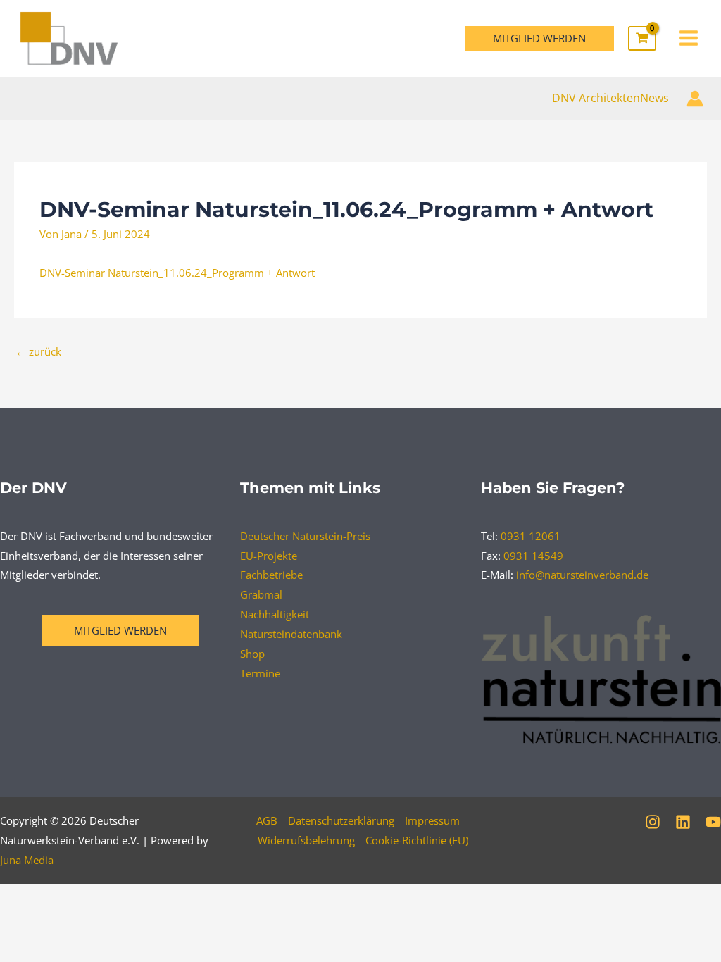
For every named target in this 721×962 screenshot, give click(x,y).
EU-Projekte (268, 556)
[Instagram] (652, 822)
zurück (38, 351)
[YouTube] (713, 822)
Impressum (432, 820)
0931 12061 (530, 536)
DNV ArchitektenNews (610, 98)
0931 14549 (533, 556)
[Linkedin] (683, 822)
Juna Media (27, 860)
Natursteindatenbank (291, 634)
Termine (260, 673)
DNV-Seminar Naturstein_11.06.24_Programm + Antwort (177, 273)
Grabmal (261, 594)
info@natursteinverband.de (582, 575)
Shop (252, 653)
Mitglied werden (120, 630)
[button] (539, 38)
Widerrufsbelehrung (306, 840)
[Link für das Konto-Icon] (694, 98)
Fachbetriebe (271, 575)
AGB (266, 820)
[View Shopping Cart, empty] (642, 38)
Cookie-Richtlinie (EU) (416, 840)
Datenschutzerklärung (341, 820)
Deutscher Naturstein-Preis (305, 536)
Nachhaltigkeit (274, 614)
